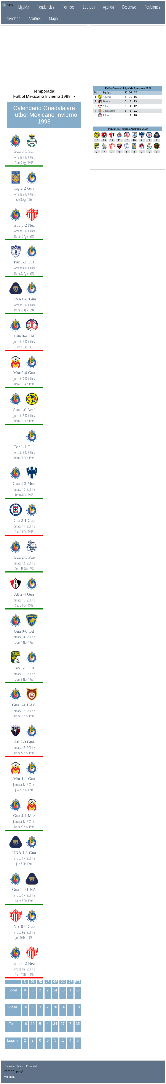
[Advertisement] (44, 55)
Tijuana (106, 101)
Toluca (106, 115)
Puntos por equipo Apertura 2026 (128, 128)
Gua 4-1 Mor (24, 818)
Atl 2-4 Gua (24, 597)
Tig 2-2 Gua (24, 191)
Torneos (68, 7)
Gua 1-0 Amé (24, 412)
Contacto (9, 1066)
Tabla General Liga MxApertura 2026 (128, 88)
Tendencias (45, 7)
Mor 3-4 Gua (24, 375)
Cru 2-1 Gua (24, 523)
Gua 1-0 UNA (24, 892)
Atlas (105, 106)
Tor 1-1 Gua (24, 449)
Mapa (53, 18)
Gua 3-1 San (24, 154)
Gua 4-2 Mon (24, 486)
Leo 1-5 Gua (24, 671)
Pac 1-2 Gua (24, 265)
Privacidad (31, 1066)
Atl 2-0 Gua (24, 745)
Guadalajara (109, 110)
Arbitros (35, 18)
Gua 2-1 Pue (24, 560)
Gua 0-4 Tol (24, 339)
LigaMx (23, 7)
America (107, 96)
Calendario (13, 18)
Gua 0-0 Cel (24, 634)
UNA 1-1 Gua (24, 855)
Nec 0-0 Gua (24, 929)
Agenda (108, 7)
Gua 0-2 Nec (24, 966)
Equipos (89, 7)
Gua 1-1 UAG (24, 708)
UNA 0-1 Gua (24, 302)
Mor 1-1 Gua (24, 781)
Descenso (129, 7)
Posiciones (152, 7)
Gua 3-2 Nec (24, 228)
